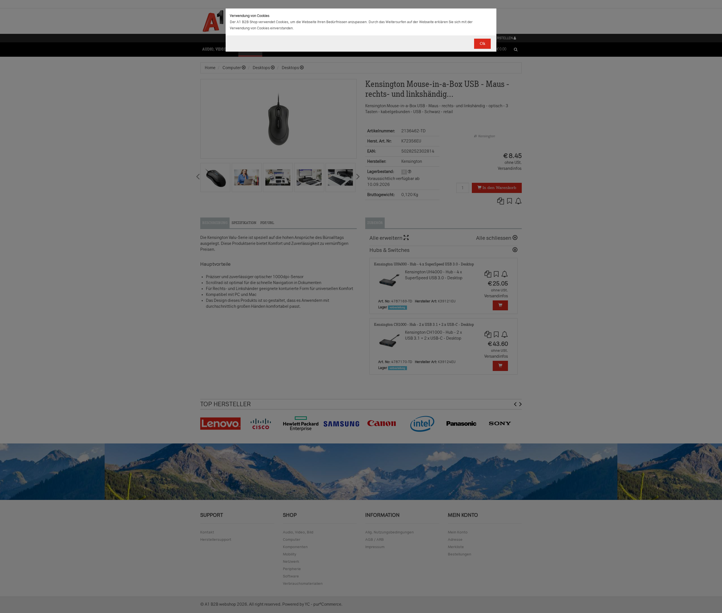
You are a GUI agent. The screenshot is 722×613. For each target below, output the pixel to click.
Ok (482, 43)
